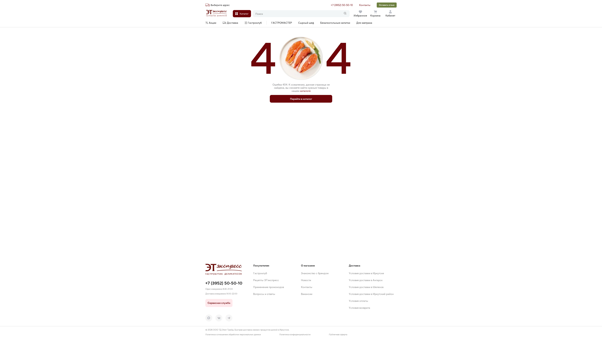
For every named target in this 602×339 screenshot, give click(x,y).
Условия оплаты (358, 300)
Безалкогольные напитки (335, 22)
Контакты (364, 4)
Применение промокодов (268, 286)
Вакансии (306, 293)
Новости (306, 280)
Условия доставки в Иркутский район (371, 293)
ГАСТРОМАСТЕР (281, 22)
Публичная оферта (338, 334)
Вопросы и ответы (264, 293)
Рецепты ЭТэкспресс (266, 280)
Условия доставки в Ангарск (366, 280)
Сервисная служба (219, 302)
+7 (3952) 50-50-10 (342, 4)
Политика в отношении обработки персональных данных (233, 334)
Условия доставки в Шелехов (366, 286)
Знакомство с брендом (315, 273)
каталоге (305, 90)
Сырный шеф (306, 22)
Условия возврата (359, 307)
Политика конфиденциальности (295, 334)
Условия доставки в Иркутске (366, 273)
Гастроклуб (260, 273)
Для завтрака (364, 22)
